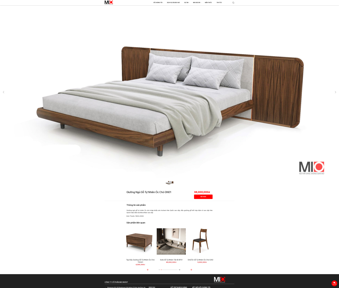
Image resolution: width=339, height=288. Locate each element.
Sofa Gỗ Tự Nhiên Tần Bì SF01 (171, 260)
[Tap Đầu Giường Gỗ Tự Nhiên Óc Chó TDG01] (140, 241)
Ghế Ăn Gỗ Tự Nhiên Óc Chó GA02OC (202, 260)
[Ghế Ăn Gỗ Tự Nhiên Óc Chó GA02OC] (202, 241)
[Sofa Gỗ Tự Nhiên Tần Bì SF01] (171, 241)
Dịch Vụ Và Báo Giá (173, 2)
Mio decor (196, 2)
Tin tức (219, 2)
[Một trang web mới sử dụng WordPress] (109, 2)
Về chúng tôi (157, 2)
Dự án (186, 2)
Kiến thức (208, 2)
